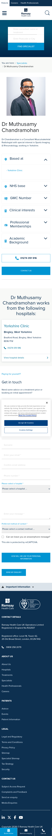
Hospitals (6, 669)
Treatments (7, 675)
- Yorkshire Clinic (14, 170)
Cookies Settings (26, 430)
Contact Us (26, 271)
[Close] (47, 403)
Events (5, 714)
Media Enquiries (9, 803)
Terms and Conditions (12, 742)
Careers (14, 3)
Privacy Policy (8, 747)
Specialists (22, 63)
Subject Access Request (13, 786)
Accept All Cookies (26, 423)
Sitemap (6, 753)
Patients (4, 3)
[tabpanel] (26, 339)
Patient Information (11, 719)
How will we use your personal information (26, 557)
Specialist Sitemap (10, 758)
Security (6, 769)
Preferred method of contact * (14, 524)
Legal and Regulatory (12, 736)
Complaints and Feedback (14, 792)
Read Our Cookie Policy (27, 415)
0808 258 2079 (13, 647)
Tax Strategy (7, 763)
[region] (26, 417)
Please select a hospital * (12, 483)
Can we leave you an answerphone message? (28, 536)
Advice (5, 708)
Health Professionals (30, 3)
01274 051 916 (28, 258)
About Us (6, 664)
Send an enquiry (9, 797)
